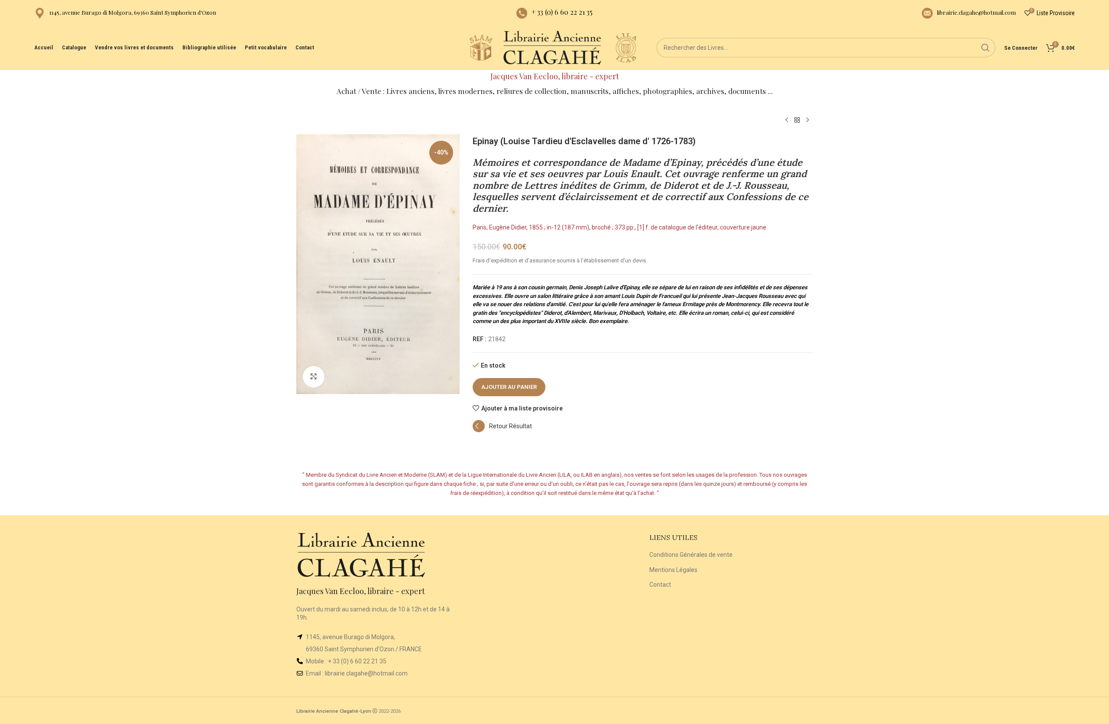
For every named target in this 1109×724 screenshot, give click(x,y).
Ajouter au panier (509, 387)
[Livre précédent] (786, 120)
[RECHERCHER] (986, 48)
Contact (660, 584)
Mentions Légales (673, 569)
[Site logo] (481, 47)
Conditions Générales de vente (691, 554)
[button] (502, 430)
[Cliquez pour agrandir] (313, 377)
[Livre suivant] (807, 120)
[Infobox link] (125, 13)
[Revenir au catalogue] (797, 120)
